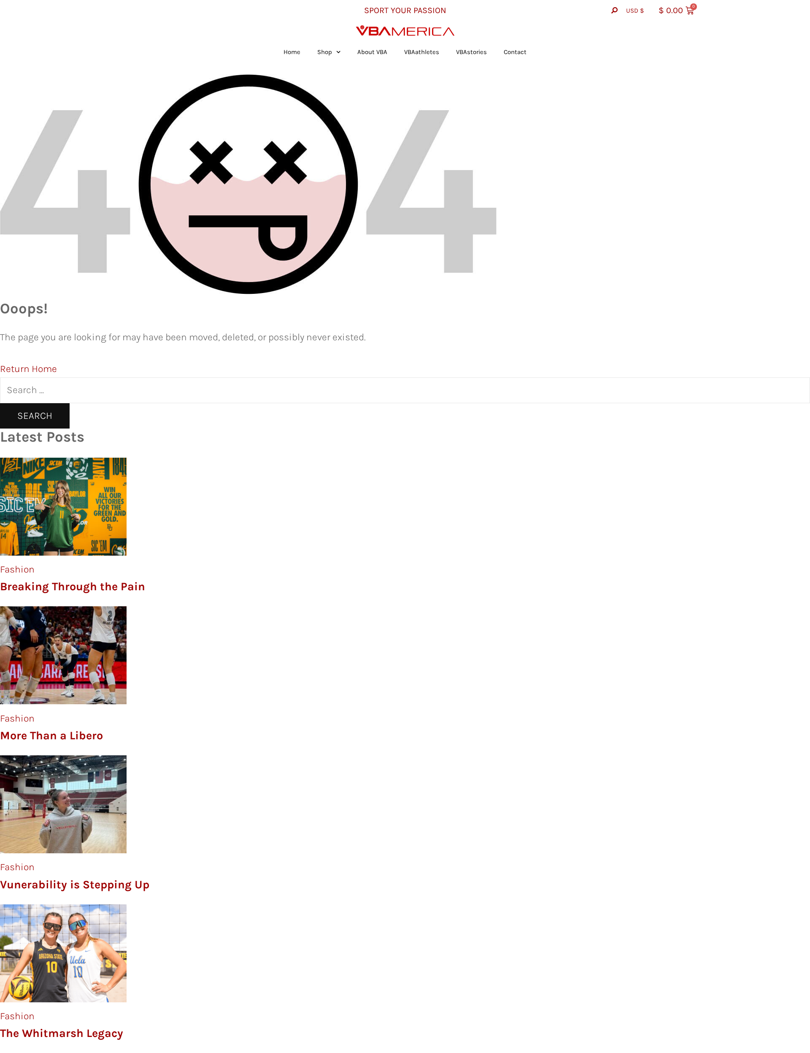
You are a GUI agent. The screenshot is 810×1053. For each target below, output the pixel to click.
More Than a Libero (51, 735)
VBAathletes (421, 52)
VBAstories (471, 52)
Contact (515, 52)
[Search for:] (405, 390)
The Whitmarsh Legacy (61, 1033)
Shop (324, 52)
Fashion (17, 569)
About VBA (372, 52)
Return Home (28, 369)
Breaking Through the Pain (72, 586)
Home (292, 52)
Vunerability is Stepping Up (74, 884)
